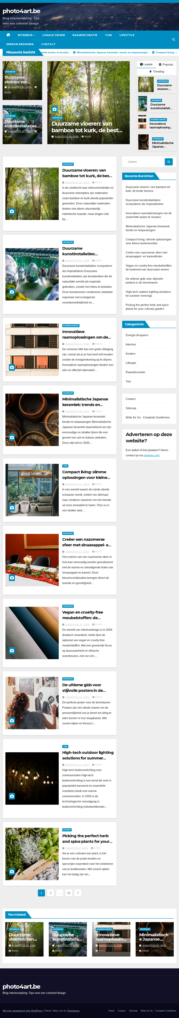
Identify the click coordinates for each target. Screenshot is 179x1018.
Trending (158, 71)
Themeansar (73, 1010)
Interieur (25, 35)
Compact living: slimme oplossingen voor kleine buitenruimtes (84, 478)
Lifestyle (127, 35)
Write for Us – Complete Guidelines (158, 1010)
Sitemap (131, 408)
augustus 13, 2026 (78, 697)
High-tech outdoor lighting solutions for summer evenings (87, 758)
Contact (48, 44)
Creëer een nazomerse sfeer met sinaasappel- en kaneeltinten (86, 545)
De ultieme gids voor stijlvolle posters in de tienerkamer (82, 690)
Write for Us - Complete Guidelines (148, 417)
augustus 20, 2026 (78, 344)
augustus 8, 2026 (77, 848)
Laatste (148, 64)
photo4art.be (21, 11)
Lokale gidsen (53, 35)
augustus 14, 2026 (78, 624)
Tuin (108, 35)
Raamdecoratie (85, 35)
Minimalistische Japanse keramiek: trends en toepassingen (85, 405)
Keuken (67, 830)
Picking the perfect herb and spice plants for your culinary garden (85, 841)
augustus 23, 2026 (20, 87)
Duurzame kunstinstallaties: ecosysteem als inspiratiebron (21, 128)
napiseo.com (151, 455)
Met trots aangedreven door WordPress (23, 1010)
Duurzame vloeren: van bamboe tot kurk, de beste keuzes (87, 176)
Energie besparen (20, 44)
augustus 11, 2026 (78, 765)
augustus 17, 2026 (78, 484)
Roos (88, 136)
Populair (167, 64)
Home (111, 1010)
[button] (173, 39)
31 (68, 893)
